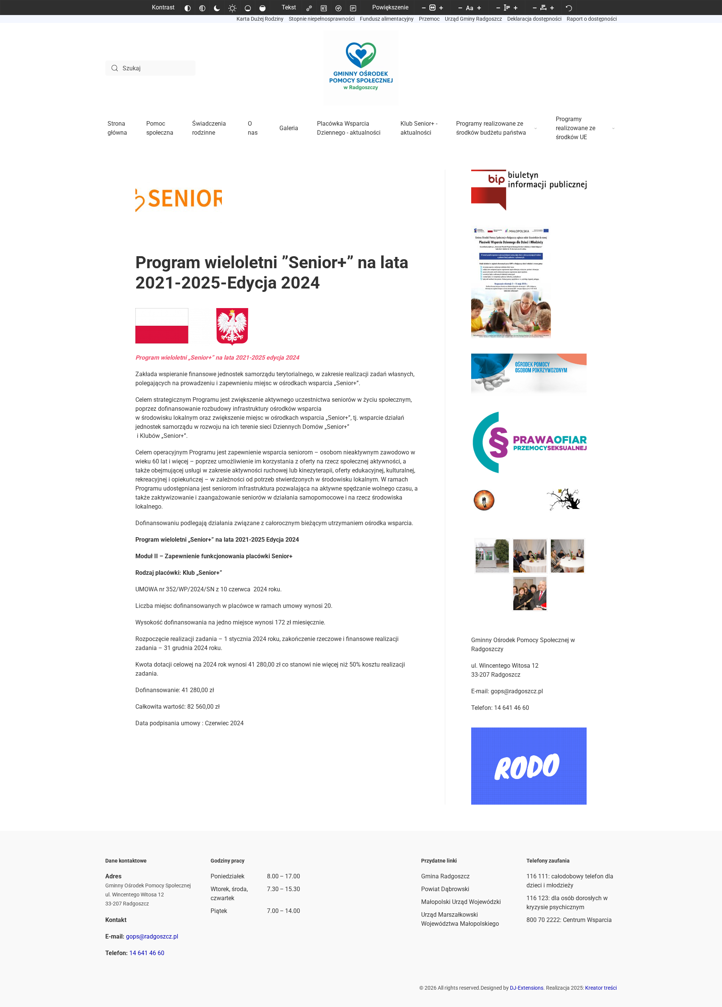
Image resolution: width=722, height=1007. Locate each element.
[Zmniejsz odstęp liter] (534, 7)
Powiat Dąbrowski (445, 889)
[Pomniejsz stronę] (423, 7)
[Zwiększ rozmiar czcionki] (479, 7)
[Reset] (568, 7)
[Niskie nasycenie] (247, 7)
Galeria (288, 128)
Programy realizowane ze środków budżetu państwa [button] (491, 128)
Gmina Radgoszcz (445, 876)
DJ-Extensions (526, 988)
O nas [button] (253, 128)
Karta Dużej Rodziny (260, 19)
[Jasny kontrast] (232, 7)
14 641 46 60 (146, 953)
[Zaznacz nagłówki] (323, 7)
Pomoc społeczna (159, 128)
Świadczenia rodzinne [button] (209, 128)
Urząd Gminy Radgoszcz (473, 19)
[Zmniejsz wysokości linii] (498, 7)
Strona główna (117, 128)
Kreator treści (601, 988)
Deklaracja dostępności (534, 19)
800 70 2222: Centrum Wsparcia (569, 919)
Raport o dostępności (592, 19)
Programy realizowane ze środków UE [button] (575, 128)
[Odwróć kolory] (187, 7)
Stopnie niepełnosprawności (322, 19)
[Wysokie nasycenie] (262, 7)
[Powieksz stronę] (441, 7)
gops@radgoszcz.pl (152, 936)
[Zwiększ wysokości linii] (515, 7)
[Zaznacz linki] (309, 7)
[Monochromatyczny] (202, 7)
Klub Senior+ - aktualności (418, 128)
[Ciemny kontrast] (216, 7)
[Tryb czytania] (353, 7)
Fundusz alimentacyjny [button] (387, 19)
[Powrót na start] (361, 68)
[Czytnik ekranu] (338, 7)
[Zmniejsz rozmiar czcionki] (460, 7)
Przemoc (429, 19)
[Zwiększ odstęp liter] (552, 7)
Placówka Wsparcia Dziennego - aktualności (349, 128)
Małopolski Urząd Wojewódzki (461, 901)
